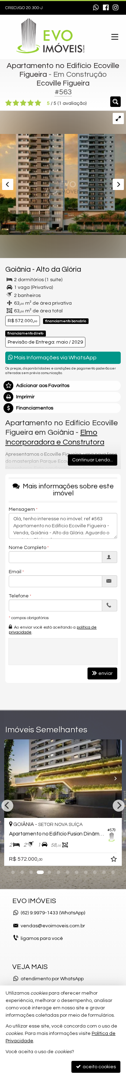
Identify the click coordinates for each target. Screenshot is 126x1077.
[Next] (113, 778)
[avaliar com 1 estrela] (8, 103)
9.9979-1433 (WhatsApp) (53, 912)
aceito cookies (99, 1066)
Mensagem (22, 509)
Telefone (19, 596)
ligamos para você (42, 938)
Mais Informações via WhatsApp (55, 357)
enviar (105, 673)
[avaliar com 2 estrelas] (16, 103)
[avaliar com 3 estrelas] (23, 103)
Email (15, 571)
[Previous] (13, 778)
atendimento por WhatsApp (52, 978)
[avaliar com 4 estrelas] (30, 103)
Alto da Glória (58, 269)
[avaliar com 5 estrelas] (38, 103)
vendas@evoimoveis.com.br (53, 925)
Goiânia (18, 269)
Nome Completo (27, 547)
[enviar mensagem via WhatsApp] (95, 8)
